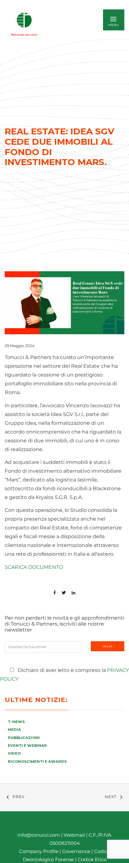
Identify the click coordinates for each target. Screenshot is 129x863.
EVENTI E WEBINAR (27, 745)
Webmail (74, 835)
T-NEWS (16, 722)
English (66, 24)
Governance (76, 851)
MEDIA (14, 729)
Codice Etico (92, 859)
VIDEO (14, 753)
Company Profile (38, 851)
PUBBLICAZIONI (24, 738)
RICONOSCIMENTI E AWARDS (37, 761)
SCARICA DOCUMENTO (34, 567)
